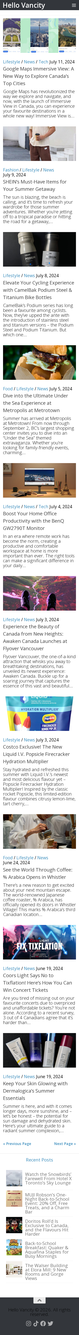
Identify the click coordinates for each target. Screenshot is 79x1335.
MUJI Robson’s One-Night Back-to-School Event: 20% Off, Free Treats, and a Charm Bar (47, 1203)
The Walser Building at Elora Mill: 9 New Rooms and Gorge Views (46, 1271)
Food (8, 389)
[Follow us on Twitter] (50, 1323)
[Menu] (74, 5)
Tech (43, 62)
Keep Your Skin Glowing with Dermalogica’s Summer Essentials (35, 1090)
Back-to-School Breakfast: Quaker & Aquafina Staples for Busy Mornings (47, 1249)
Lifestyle (11, 62)
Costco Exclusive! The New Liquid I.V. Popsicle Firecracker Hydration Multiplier (36, 754)
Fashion (11, 170)
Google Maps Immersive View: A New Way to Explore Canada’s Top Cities (38, 76)
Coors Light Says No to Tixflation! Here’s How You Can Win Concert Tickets (37, 982)
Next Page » (65, 1143)
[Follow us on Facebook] (43, 1323)
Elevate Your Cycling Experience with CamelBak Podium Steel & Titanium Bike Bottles (38, 290)
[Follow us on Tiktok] (36, 1323)
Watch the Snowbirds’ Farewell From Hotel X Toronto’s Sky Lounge (48, 1178)
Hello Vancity (24, 5)
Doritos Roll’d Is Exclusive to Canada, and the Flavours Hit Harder (47, 1227)
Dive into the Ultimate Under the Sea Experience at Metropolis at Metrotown (35, 403)
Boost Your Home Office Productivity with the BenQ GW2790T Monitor (33, 520)
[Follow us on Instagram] (28, 1323)
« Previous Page (17, 1143)
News (29, 62)
